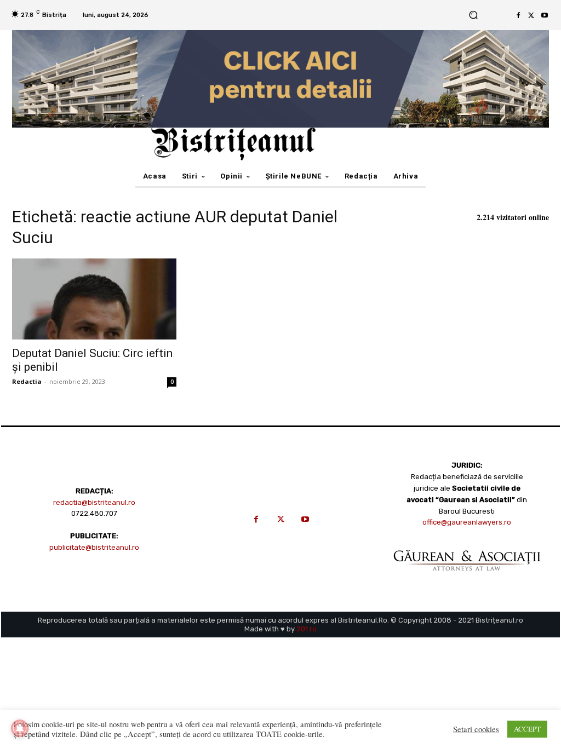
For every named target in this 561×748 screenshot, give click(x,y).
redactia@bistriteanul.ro (94, 502)
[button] (473, 15)
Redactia (27, 381)
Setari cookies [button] (476, 729)
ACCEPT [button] (527, 729)
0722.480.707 (94, 513)
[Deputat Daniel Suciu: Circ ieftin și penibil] (94, 299)
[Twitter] (531, 15)
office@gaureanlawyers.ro (466, 522)
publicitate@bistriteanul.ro (94, 547)
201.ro (306, 629)
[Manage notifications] (19, 728)
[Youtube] (544, 15)
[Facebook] (518, 15)
